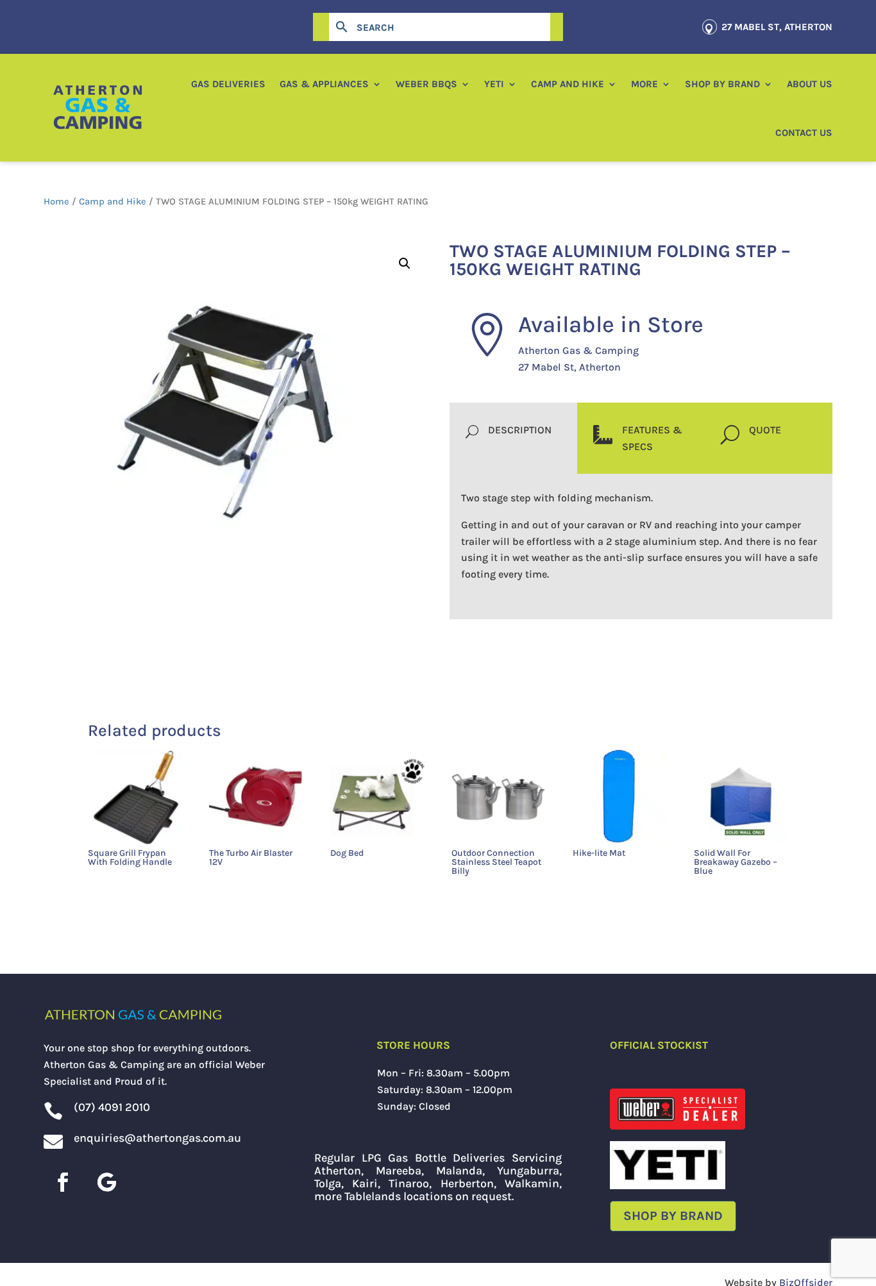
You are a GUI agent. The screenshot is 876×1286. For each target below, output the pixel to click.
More (644, 84)
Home (56, 201)
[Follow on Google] (106, 1182)
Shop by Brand (722, 84)
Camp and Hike (567, 84)
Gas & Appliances (324, 84)
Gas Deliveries (228, 84)
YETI (494, 84)
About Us (809, 84)
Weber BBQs (426, 84)
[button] (404, 263)
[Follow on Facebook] (63, 1182)
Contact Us (803, 132)
